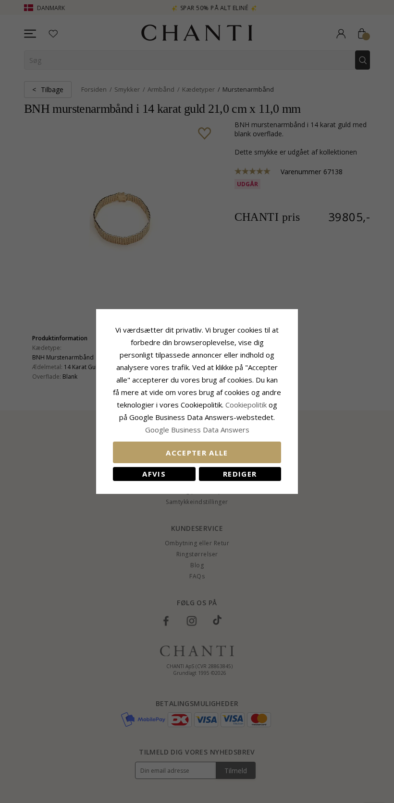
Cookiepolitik (246, 404)
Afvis (154, 474)
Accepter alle (197, 452)
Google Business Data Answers (197, 429)
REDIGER (240, 474)
